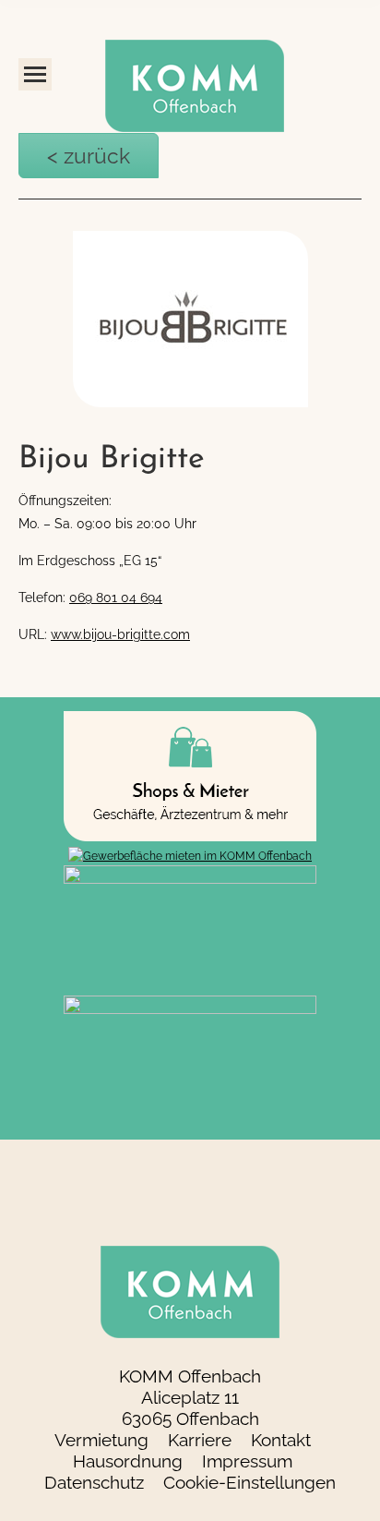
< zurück (60, 152)
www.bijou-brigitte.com (120, 628)
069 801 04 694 (115, 591)
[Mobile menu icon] (35, 74)
